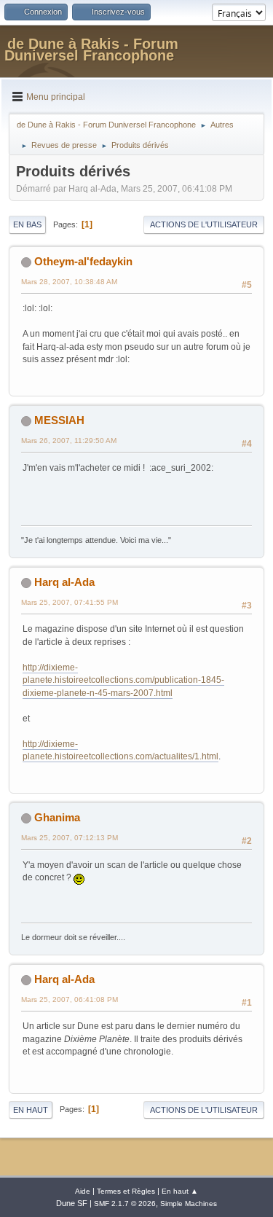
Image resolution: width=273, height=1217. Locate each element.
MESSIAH (59, 420)
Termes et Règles (126, 1191)
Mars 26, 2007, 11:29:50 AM (68, 441)
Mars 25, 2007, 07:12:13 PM (69, 838)
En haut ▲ (180, 1191)
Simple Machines (188, 1204)
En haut (30, 1110)
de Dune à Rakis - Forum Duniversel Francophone (91, 49)
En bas (27, 224)
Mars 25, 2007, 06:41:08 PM (69, 999)
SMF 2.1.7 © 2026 (125, 1204)
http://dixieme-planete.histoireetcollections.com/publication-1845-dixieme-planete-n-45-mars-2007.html (123, 680)
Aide (82, 1191)
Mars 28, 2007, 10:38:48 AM (69, 282)
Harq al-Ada (64, 582)
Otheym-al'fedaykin (83, 261)
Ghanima (57, 817)
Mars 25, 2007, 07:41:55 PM (69, 602)
